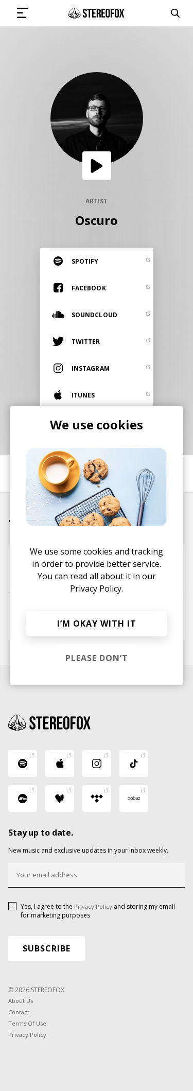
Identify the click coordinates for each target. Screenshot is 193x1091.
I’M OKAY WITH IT (96, 623)
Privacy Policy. (96, 588)
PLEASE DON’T (96, 658)
